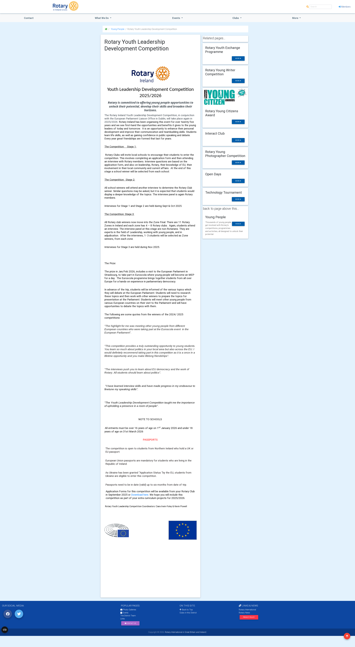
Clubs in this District (188, 612)
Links (122, 618)
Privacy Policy (249, 617)
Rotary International (247, 609)
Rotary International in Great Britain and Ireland (185, 632)
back (239, 224)
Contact (29, 18)
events (176, 18)
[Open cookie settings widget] (4, 629)
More (295, 18)
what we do (102, 18)
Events (125, 612)
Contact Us (131, 623)
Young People (117, 29)
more (237, 58)
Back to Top (187, 609)
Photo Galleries (129, 609)
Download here (139, 494)
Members (346, 6)
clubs (235, 18)
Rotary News (244, 612)
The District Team (128, 615)
